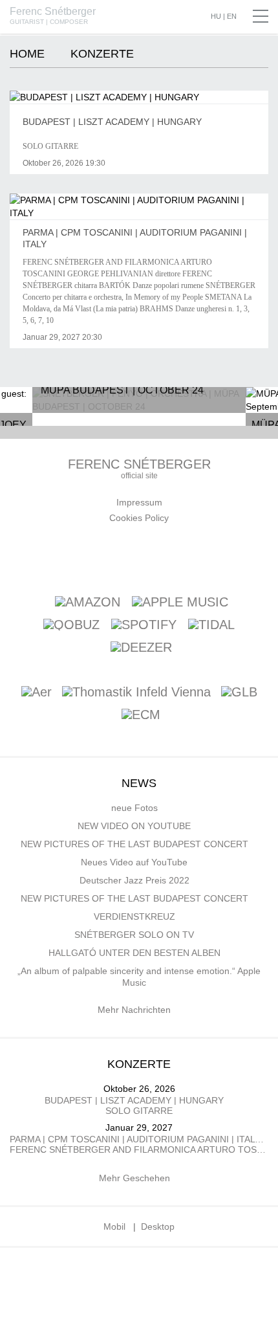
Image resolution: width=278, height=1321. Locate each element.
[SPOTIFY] (143, 623)
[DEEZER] (141, 646)
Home (27, 53)
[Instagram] (204, 557)
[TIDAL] (211, 623)
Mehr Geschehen (136, 1178)
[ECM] (141, 715)
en (232, 16)
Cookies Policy (139, 518)
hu (216, 16)
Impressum (139, 502)
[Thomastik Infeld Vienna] (136, 693)
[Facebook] (83, 557)
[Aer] (36, 693)
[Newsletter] (113, 557)
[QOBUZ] (71, 623)
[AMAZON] (87, 601)
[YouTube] (143, 557)
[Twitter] (174, 557)
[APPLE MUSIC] (180, 601)
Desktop (158, 1226)
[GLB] (239, 693)
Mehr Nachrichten (135, 1010)
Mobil (114, 1226)
